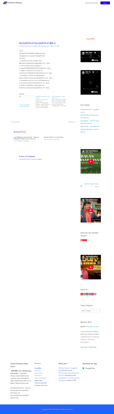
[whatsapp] (84, 294)
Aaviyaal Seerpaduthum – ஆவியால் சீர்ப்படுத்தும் (25, 105)
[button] (105, 2)
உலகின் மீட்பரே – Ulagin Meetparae (90, 126)
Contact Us (38, 370)
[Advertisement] (57, 17)
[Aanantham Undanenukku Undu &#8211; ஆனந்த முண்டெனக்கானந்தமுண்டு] (43, 102)
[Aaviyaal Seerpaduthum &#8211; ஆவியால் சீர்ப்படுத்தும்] (26, 100)
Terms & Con (38, 375)
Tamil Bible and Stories (93, 326)
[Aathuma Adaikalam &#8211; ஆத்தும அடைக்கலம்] (60, 101)
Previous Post (15, 122)
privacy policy (38, 373)
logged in (28, 159)
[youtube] (82, 294)
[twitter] (95, 294)
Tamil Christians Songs (91, 3)
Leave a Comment (33, 46)
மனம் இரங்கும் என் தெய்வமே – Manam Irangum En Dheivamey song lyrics (26, 138)
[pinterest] (92, 294)
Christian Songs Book (41, 383)
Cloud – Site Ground (40, 378)
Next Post (72, 122)
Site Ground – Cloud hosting (88, 347)
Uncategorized (23, 46)
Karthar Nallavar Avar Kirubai (53, 137)
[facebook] (87, 294)
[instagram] (90, 294)
